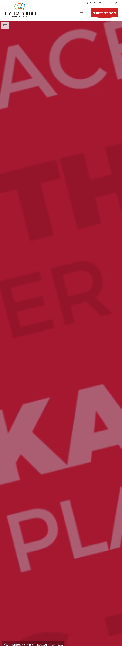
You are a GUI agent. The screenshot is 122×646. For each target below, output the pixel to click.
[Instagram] (111, 2)
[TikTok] (115, 2)
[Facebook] (106, 2)
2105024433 (95, 2)
